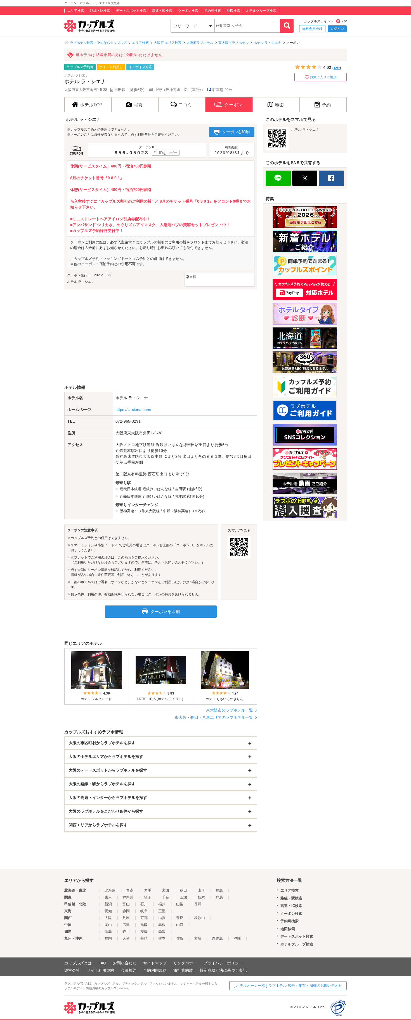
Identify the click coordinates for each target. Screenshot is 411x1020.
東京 (108, 897)
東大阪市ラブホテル (233, 43)
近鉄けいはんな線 (157, 489)
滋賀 (162, 918)
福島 (219, 890)
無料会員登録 (312, 29)
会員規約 (128, 970)
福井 (162, 904)
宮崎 (197, 938)
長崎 (144, 938)
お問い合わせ (124, 963)
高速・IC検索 (162, 11)
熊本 (162, 938)
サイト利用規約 (100, 970)
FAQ (102, 963)
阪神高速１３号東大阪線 (140, 511)
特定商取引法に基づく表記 (223, 970)
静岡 (126, 911)
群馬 (219, 897)
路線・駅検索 (100, 11)
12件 (337, 68)
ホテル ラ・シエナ (267, 43)
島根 (162, 925)
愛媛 (144, 931)
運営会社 (72, 970)
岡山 (108, 925)
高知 (162, 931)
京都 (144, 918)
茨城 (183, 897)
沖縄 (237, 938)
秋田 (183, 890)
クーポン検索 (188, 11)
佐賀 (179, 938)
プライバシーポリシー (223, 963)
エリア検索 (75, 11)
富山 (126, 904)
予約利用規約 (155, 970)
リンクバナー (185, 963)
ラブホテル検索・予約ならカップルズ (98, 43)
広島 (126, 925)
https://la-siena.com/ (133, 409)
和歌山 (199, 918)
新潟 (108, 904)
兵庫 (126, 918)
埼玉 (147, 897)
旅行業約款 (183, 970)
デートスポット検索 (131, 11)
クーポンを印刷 (236, 132)
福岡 (108, 938)
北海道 (110, 890)
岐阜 (144, 911)
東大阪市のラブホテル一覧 (229, 710)
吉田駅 (180, 489)
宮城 (165, 890)
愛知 (108, 911)
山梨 (179, 904)
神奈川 (127, 897)
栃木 (201, 897)
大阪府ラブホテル (199, 43)
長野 (197, 904)
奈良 (179, 918)
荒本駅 (180, 496)
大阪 (108, 918)
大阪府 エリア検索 (167, 43)
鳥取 (144, 925)
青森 (129, 890)
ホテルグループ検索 (261, 11)
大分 (126, 938)
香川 (126, 931)
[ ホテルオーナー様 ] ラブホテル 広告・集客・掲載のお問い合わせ (288, 985)
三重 (162, 911)
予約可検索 (212, 11)
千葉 (165, 897)
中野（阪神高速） (177, 511)
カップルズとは (78, 963)
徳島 (108, 931)
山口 (179, 925)
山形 (201, 890)
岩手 (147, 890)
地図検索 (233, 11)
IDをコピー (168, 153)
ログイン (337, 29)
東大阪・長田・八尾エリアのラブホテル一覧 (214, 717)
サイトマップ (155, 963)
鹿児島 (217, 938)
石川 (144, 904)
